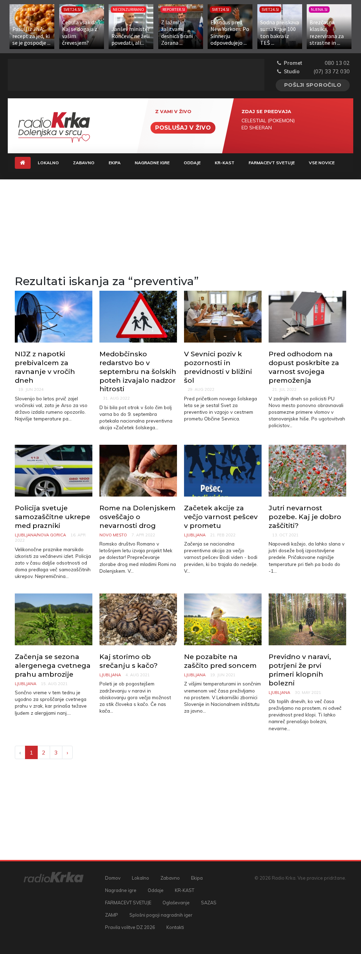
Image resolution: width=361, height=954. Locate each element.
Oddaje (192, 162)
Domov (113, 878)
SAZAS (208, 902)
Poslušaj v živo (183, 127)
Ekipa (115, 162)
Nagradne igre (152, 162)
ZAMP (111, 915)
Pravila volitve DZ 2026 (130, 927)
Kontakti (175, 927)
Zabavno (83, 162)
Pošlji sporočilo (313, 85)
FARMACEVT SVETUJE (272, 162)
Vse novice (322, 162)
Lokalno (48, 162)
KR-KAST (224, 162)
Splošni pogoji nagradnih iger (160, 915)
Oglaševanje (176, 902)
